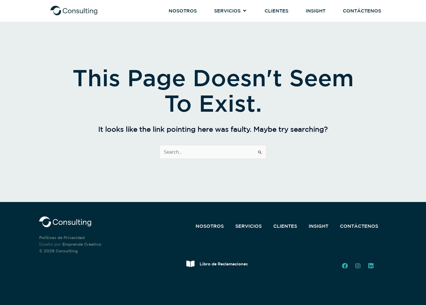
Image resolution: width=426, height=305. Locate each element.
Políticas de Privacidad (62, 237)
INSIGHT (318, 226)
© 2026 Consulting (58, 251)
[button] (230, 11)
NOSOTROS (210, 226)
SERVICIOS (248, 226)
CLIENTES (285, 226)
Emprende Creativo (81, 244)
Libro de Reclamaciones (224, 264)
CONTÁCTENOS (359, 226)
